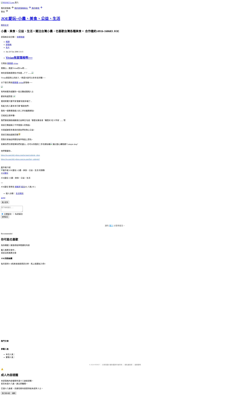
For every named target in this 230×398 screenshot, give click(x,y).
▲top (3, 198)
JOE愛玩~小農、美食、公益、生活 (30, 18)
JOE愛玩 (4, 173)
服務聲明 (138, 365)
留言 (23, 187)
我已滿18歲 (6, 393)
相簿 (8, 42)
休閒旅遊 (20, 37)
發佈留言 (5, 217)
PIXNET (97, 365)
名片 (8, 48)
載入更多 (5, 202)
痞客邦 (18, 187)
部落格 (9, 45)
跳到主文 (5, 25)
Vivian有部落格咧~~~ (19, 57)
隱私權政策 (128, 365)
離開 (13, 393)
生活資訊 (19, 193)
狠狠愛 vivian (12, 63)
